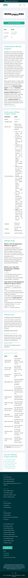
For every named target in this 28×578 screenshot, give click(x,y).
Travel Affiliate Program (8, 492)
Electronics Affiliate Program (9, 497)
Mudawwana (17, 119)
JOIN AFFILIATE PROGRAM (14, 23)
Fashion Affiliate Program (8, 490)
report (8, 307)
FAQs (5, 551)
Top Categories (7, 505)
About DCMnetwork (7, 477)
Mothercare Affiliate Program (9, 534)
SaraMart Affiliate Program (10, 466)
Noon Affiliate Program (10, 461)
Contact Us (7, 548)
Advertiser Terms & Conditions (9, 557)
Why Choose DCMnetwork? (9, 479)
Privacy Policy (6, 555)
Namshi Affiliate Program (8, 528)
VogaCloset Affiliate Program (9, 532)
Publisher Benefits (7, 513)
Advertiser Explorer (7, 507)
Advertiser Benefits (7, 503)
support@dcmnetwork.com (10, 106)
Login (11, 287)
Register (12, 32)
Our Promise (6, 519)
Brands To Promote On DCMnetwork (11, 517)
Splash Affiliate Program (10, 468)
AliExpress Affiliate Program (9, 530)
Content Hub (6, 553)
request (16, 304)
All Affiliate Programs (8, 542)
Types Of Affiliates (7, 515)
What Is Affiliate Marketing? (9, 481)
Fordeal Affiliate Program (8, 538)
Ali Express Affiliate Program (11, 463)
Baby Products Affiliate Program (10, 494)
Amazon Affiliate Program (10, 459)
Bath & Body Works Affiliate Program (11, 536)
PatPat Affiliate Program (10, 464)
